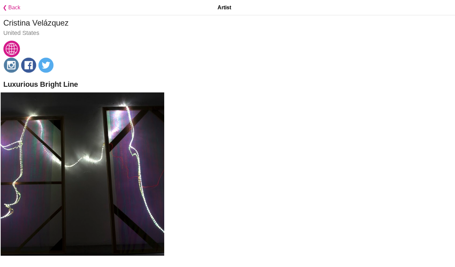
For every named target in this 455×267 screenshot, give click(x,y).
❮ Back (10, 7)
